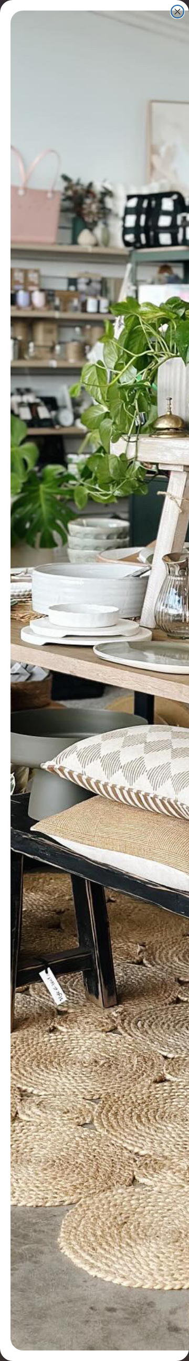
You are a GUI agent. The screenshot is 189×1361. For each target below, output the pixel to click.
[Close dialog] (177, 11)
